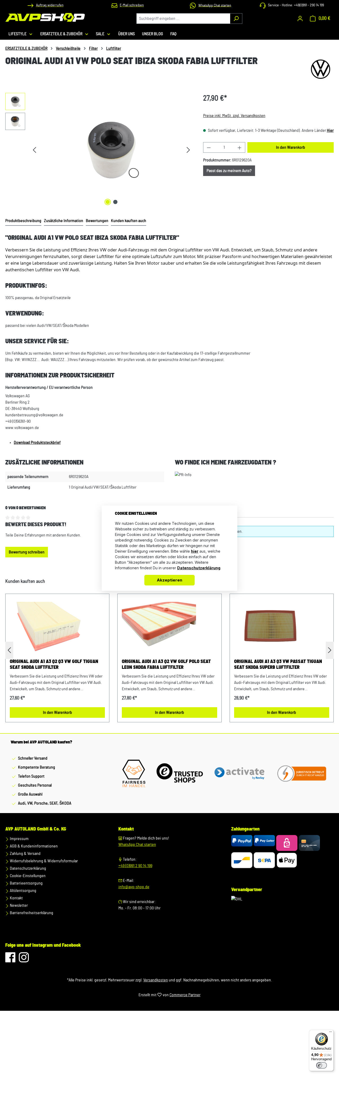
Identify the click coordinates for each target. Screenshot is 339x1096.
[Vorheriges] (34, 150)
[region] (99, 150)
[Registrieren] (300, 18)
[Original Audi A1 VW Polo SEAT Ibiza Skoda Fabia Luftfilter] (111, 149)
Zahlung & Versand (25, 853)
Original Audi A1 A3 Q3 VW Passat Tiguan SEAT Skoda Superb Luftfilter (278, 664)
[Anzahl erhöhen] (239, 147)
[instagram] (24, 960)
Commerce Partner (185, 995)
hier (194, 551)
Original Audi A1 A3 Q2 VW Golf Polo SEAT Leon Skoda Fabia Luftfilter (166, 664)
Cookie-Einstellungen (27, 876)
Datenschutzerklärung (27, 868)
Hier (330, 130)
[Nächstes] (188, 150)
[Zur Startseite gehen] (45, 17)
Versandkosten (155, 980)
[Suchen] (236, 18)
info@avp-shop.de (133, 887)
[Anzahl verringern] (208, 147)
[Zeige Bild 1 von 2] (107, 202)
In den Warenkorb (290, 147)
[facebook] (10, 960)
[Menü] (330, 1033)
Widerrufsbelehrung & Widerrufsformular (43, 861)
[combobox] (183, 18)
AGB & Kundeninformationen (33, 846)
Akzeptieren (169, 580)
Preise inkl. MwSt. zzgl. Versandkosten (234, 116)
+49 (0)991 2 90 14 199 (135, 866)
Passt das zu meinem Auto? (229, 171)
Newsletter (18, 905)
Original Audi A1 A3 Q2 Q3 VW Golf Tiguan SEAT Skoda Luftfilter (54, 664)
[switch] (321, 1065)
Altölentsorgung (22, 890)
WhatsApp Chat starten (137, 844)
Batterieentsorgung (26, 883)
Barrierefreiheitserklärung (31, 913)
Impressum (19, 839)
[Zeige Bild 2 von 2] (115, 202)
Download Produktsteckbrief (37, 442)
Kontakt (16, 898)
